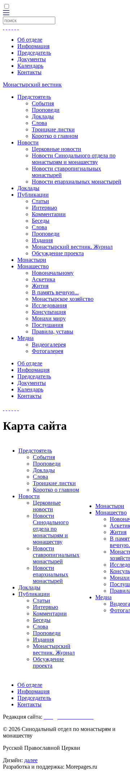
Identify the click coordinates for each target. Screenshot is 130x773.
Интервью (44, 208)
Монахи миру (49, 318)
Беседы (40, 221)
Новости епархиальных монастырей (76, 181)
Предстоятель (34, 97)
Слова (39, 123)
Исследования (49, 305)
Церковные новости (56, 149)
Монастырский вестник (32, 84)
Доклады (43, 116)
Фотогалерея (47, 351)
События (43, 103)
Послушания (47, 325)
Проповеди (46, 110)
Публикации (33, 195)
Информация (33, 46)
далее (31, 760)
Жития (40, 286)
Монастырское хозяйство (63, 299)
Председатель (34, 53)
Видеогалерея (49, 344)
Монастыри (31, 260)
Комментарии (49, 214)
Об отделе (29, 40)
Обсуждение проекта (58, 253)
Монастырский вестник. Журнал (72, 247)
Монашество (33, 266)
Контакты (29, 72)
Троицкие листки (53, 129)
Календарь (30, 66)
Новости (28, 142)
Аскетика (43, 279)
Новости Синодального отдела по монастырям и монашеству (74, 158)
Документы (31, 59)
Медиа (25, 338)
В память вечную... (55, 292)
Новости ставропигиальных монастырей (56, 554)
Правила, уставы (52, 331)
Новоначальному (53, 273)
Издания (42, 240)
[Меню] (6, 13)
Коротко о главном (55, 136)
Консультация (49, 312)
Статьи (40, 201)
